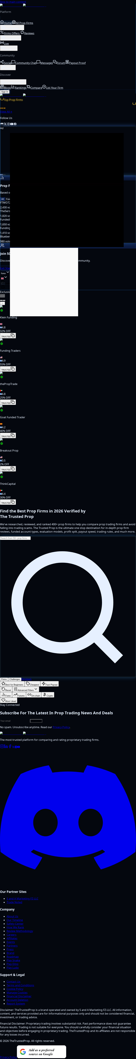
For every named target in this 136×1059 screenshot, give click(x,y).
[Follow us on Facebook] (15, 124)
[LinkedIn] (6, 747)
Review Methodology (20, 931)
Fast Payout (51, 685)
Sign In (4, 92)
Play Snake (13, 960)
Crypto (50, 696)
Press (10, 949)
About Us (12, 916)
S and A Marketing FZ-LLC (22, 898)
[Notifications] (3, 287)
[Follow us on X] (5, 124)
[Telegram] (16, 747)
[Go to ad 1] (1, 174)
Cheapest (34, 685)
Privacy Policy (61, 727)
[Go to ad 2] (4, 174)
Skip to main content (13, 2)
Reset (8, 690)
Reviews (26, 679)
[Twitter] (13, 747)
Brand (10, 953)
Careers (11, 935)
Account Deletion (17, 1000)
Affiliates (12, 938)
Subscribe (36, 721)
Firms (4, 679)
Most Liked (10, 701)
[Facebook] (10, 747)
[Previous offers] (2, 296)
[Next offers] (2, 303)
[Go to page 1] (1, 300)
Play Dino (12, 964)
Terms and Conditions (20, 985)
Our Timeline (15, 920)
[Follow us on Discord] (1, 124)
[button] (68, 321)
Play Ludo (13, 967)
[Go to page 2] (4, 300)
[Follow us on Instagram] (8, 124)
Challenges (14, 679)
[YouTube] (18, 747)
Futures (21, 696)
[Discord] (68, 884)
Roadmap (13, 956)
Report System (16, 1003)
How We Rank (15, 927)
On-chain (35, 696)
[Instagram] (2, 747)
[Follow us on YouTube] (11, 124)
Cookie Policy (15, 989)
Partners (12, 945)
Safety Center (15, 924)
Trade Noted (14, 902)
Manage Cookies (17, 992)
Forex (9, 199)
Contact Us (13, 981)
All (2, 199)
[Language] (4, 277)
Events (11, 942)
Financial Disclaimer (19, 996)
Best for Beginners (14, 685)
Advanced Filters (26, 690)
